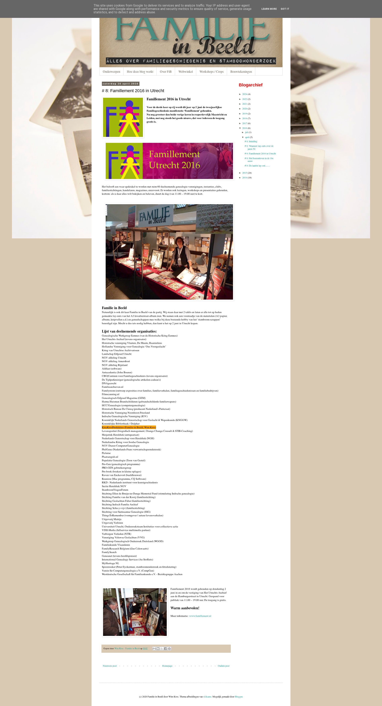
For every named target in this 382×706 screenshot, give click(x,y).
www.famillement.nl (200, 616)
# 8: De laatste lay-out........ (257, 165)
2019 (244, 113)
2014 (244, 177)
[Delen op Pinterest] (169, 649)
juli (246, 132)
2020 (244, 108)
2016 (244, 128)
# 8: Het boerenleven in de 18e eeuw (259, 159)
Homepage (167, 665)
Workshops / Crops (212, 71)
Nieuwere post (110, 665)
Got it (285, 9)
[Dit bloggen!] (158, 649)
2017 (244, 123)
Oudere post (223, 665)
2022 (244, 99)
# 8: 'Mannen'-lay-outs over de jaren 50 (259, 147)
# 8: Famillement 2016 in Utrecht (260, 153)
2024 (244, 94)
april (247, 137)
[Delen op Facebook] (166, 649)
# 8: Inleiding (251, 141)
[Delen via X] (162, 649)
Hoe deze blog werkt (140, 71)
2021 (244, 103)
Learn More (269, 9)
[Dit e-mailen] (154, 649)
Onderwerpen (111, 71)
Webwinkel (185, 71)
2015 (244, 172)
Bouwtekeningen (241, 71)
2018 (244, 118)
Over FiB (166, 71)
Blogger (238, 696)
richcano (207, 696)
